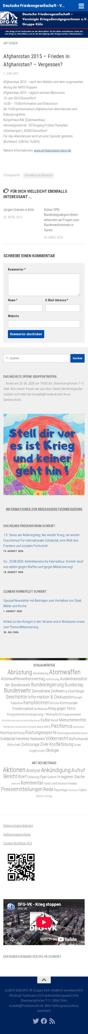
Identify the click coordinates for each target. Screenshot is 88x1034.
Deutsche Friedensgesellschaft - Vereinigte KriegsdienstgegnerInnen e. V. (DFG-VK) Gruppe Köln (34, 5)
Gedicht (52, 777)
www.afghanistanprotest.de (52, 150)
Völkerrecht (57, 738)
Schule (84, 733)
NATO (47, 726)
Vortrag (48, 796)
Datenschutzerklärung (18, 826)
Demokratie (41, 691)
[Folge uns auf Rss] (52, 1021)
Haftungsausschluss (17, 834)
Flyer (43, 777)
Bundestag (74, 684)
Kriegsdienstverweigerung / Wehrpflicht (34, 714)
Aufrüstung (52, 679)
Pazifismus (61, 726)
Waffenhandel (78, 739)
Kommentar (16, 269)
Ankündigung (56, 770)
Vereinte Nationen (30, 738)
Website (13, 316)
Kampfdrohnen (36, 702)
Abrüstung (19, 672)
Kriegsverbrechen (71, 714)
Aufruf (78, 770)
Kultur (45, 720)
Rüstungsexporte (41, 732)
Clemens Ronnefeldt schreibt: (25, 591)
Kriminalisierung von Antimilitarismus (21, 720)
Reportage (61, 790)
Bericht (10, 776)
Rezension (73, 790)
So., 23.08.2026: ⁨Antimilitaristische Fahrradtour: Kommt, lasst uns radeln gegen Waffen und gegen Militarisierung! (43, 564)
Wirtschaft (13, 744)
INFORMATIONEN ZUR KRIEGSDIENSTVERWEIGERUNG (44, 509)
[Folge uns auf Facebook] (44, 1021)
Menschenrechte (72, 720)
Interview (15, 783)
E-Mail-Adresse (56, 300)
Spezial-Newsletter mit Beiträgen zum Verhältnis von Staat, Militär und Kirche (42, 603)
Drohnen (57, 691)
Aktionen (10, 43)
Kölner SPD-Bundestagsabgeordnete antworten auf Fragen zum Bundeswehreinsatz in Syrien (61, 220)
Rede (48, 789)
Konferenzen (41, 709)
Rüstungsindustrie (68, 733)
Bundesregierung (47, 684)
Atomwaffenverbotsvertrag (23, 678)
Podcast (72, 783)
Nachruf (62, 783)
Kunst (54, 720)
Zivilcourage (30, 744)
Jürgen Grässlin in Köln (18, 210)
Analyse (33, 770)
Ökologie (52, 750)
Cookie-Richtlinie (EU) (17, 843)
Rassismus (78, 726)
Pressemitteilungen (22, 789)
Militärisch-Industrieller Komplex (20, 726)
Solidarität (7, 738)
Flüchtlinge (76, 691)
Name (12, 300)
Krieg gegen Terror (62, 708)
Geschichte (16, 697)
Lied (54, 783)
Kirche (54, 703)
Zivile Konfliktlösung (56, 744)
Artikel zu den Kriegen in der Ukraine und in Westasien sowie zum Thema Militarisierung (44, 624)
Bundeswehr (17, 690)
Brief (22, 776)
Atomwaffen (65, 672)
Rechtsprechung (12, 732)
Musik (40, 726)
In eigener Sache (71, 776)
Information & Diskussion (39, 175)
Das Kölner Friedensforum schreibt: (29, 526)
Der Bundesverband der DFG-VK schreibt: (32, 956)
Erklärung (33, 777)
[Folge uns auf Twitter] (36, 1021)
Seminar (40, 796)
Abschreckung (40, 673)
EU (66, 691)
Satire (83, 790)
